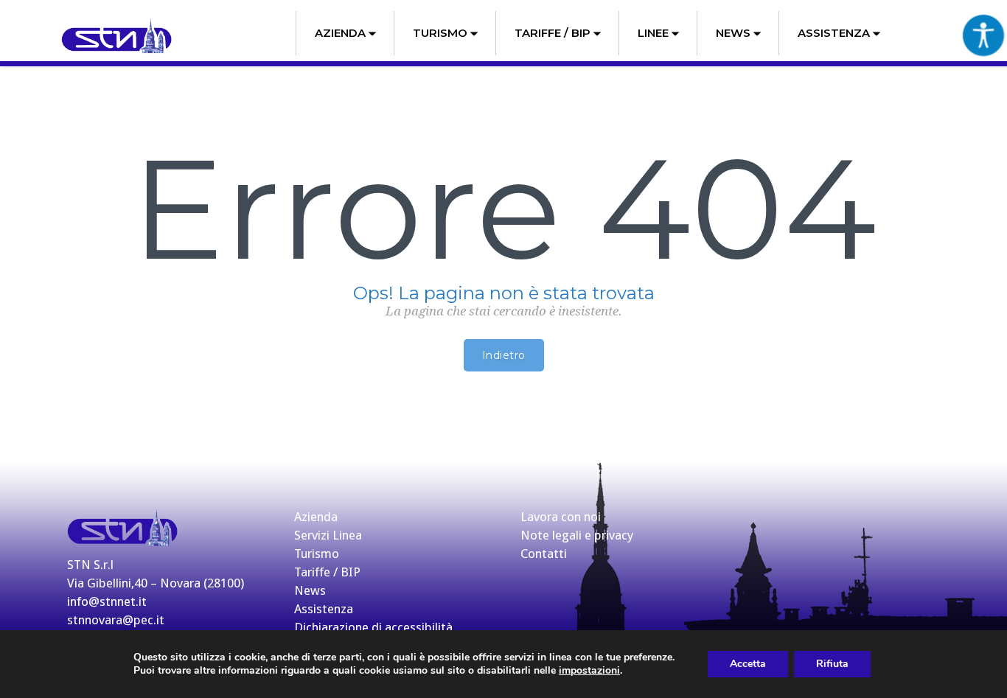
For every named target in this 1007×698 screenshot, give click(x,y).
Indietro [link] (504, 355)
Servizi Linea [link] (328, 535)
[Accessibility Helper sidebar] (983, 34)
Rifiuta (832, 664)
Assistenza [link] (834, 33)
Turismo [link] (440, 33)
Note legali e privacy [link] (576, 535)
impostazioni (589, 670)
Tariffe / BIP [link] (552, 33)
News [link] (733, 33)
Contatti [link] (543, 553)
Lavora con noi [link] (560, 516)
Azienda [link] (340, 33)
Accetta (748, 664)
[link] (116, 36)
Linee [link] (653, 33)
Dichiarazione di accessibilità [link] (373, 627)
